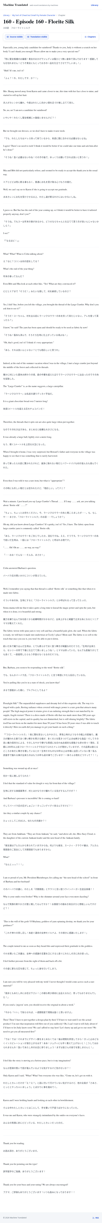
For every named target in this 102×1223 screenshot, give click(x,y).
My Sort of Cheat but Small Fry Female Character (33, 15)
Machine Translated (15, 5)
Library (94, 5)
